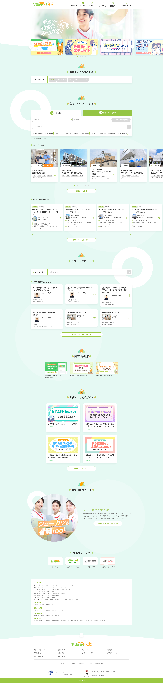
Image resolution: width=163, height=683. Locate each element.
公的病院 (48, 610)
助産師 (51, 604)
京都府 (43, 593)
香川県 (43, 597)
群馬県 (48, 589)
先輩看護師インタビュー (113, 653)
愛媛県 (48, 597)
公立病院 (42, 610)
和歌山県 (63, 593)
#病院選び (87, 429)
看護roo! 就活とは (63, 650)
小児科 (67, 620)
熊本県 (56, 599)
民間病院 (53, 610)
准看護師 (42, 604)
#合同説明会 (51, 427)
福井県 (57, 587)
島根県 (43, 595)
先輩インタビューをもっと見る (81, 334)
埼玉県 (53, 589)
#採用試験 (51, 460)
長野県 (66, 587)
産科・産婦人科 (74, 620)
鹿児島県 (71, 599)
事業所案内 (81, 663)
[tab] (56, 113)
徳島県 (38, 597)
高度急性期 (36, 615)
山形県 (66, 585)
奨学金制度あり (104, 620)
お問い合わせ (61, 656)
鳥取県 (38, 595)
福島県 (71, 585)
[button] (77, 56)
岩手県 (52, 585)
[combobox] (51, 119)
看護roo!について (64, 663)
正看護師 (36, 604)
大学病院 (36, 610)
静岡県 (43, 591)
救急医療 (63, 620)
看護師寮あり (97, 620)
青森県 (47, 585)
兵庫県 (53, 593)
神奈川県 (68, 589)
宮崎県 (65, 599)
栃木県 (43, 589)
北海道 (42, 585)
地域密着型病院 (55, 620)
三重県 (53, 591)
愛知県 (48, 591)
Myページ (85, 650)
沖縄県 (76, 599)
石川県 (52, 587)
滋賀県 (38, 593)
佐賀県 (46, 599)
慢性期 (51, 615)
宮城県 (57, 585)
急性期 (42, 615)
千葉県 (57, 589)
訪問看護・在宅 (88, 620)
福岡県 (41, 599)
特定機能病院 (47, 620)
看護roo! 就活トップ (39, 650)
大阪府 (48, 593)
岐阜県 (38, 591)
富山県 (47, 587)
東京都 (62, 589)
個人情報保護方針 (99, 663)
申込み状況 (109, 650)
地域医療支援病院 (38, 620)
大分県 (60, 599)
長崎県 (51, 599)
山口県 (57, 595)
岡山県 (48, 595)
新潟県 (42, 587)
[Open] (125, 272)
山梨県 (62, 587)
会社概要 (73, 663)
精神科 (81, 620)
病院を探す (61, 653)
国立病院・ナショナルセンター (64, 610)
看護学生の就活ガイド (40, 656)
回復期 (47, 615)
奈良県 (57, 593)
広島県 (53, 595)
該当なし (57, 615)
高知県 (53, 597)
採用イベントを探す (87, 653)
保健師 (47, 604)
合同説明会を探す (38, 653)
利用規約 (89, 663)
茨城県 (38, 589)
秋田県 (62, 585)
